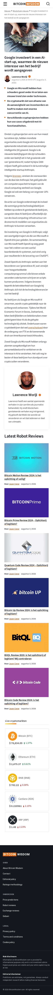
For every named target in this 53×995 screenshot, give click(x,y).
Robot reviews (9, 905)
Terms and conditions (13, 937)
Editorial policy (9, 879)
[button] (48, 4)
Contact (6, 874)
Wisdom (16, 854)
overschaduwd (35, 327)
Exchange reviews (11, 911)
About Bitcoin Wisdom (13, 868)
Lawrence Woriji (25, 395)
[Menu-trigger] (5, 4)
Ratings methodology (12, 884)
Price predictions (10, 900)
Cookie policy (9, 942)
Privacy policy (9, 931)
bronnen (17, 176)
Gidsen (6, 916)
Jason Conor (14, 484)
